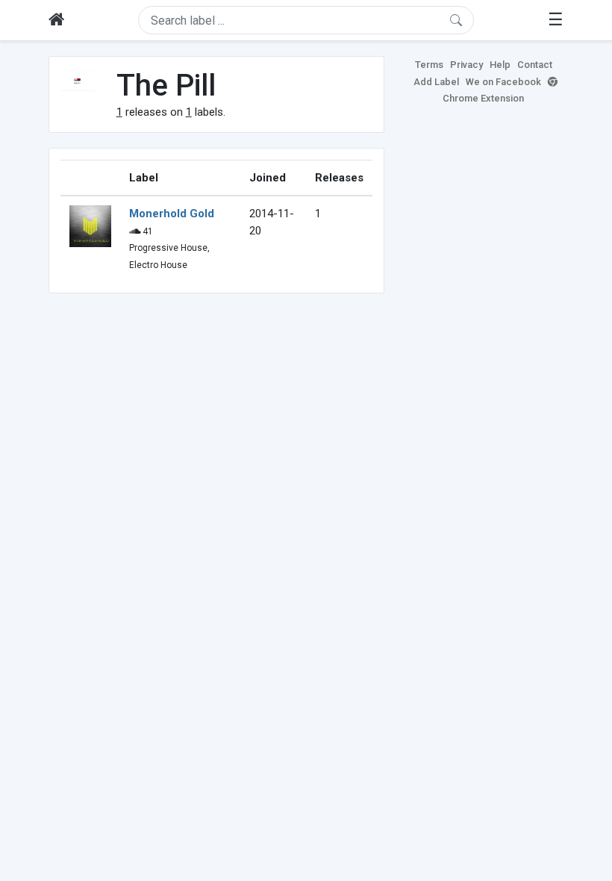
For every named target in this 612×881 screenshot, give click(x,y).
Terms (429, 64)
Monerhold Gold (171, 213)
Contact (534, 64)
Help (500, 64)
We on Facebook (503, 81)
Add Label (436, 81)
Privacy (466, 64)
